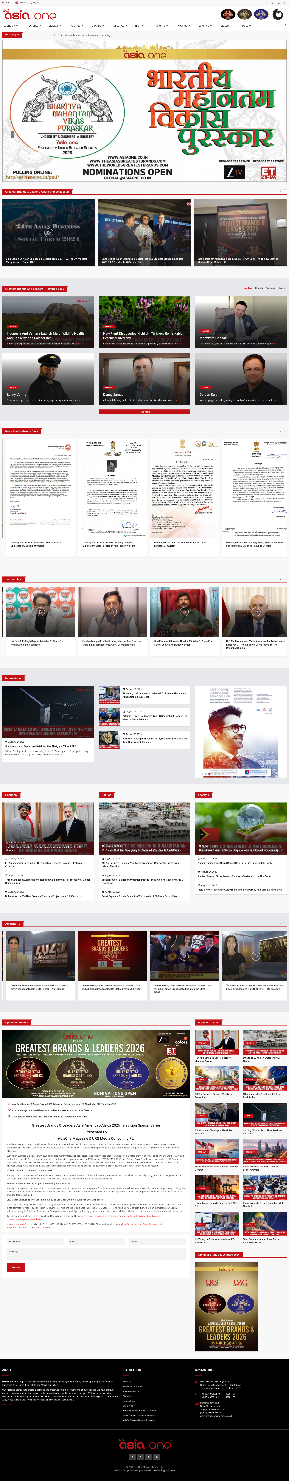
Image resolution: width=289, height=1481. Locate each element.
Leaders (53, 26)
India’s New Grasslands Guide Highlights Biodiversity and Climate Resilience (240, 850)
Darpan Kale (208, 355)
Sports (160, 26)
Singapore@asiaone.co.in (19, 1187)
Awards (182, 26)
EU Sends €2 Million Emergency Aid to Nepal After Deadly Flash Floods (142, 810)
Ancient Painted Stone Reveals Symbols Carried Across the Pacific (235, 836)
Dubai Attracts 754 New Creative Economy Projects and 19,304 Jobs (43, 856)
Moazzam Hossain (213, 298)
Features (33, 26)
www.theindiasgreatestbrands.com (105, 1176)
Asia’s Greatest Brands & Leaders (139, 1376)
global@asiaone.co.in (131, 1184)
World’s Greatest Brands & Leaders (139, 1371)
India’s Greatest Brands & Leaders (139, 1380)
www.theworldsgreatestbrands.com (141, 1176)
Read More (144, 372)
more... (79, 304)
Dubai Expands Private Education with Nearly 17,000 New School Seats (141, 856)
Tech (138, 26)
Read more (7, 1364)
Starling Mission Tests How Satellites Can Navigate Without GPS (40, 706)
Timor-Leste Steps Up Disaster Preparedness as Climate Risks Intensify (238, 810)
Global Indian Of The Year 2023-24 (69, 35)
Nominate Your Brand (133, 1347)
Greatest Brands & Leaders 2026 (39, 115)
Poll (245, 26)
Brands (96, 26)
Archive (204, 26)
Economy (9, 26)
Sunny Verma (16, 355)
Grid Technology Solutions (162, 1430)
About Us (127, 1342)
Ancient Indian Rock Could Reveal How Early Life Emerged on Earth (235, 823)
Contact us (128, 1366)
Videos (225, 26)
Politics (75, 26)
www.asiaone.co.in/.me (18, 1184)
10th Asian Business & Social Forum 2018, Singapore (35, 222)
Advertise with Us (131, 1352)
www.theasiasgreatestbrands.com (26, 1179)
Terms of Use (129, 1361)
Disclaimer (128, 1356)
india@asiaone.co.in (45, 1187)
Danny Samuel (113, 355)
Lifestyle (118, 26)
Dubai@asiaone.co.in (153, 1184)
